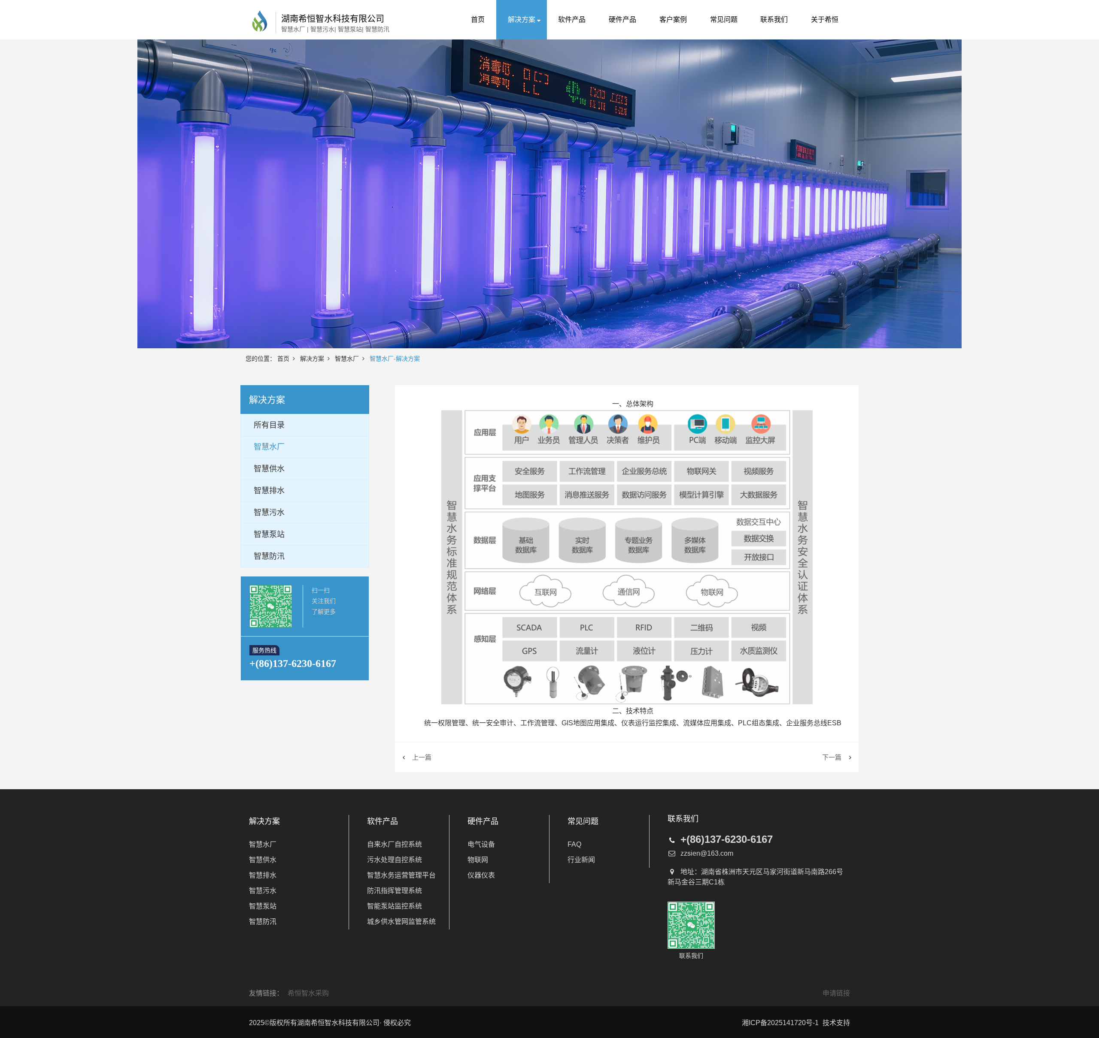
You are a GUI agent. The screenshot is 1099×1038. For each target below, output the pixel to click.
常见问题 (724, 19)
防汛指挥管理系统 (394, 890)
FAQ (574, 844)
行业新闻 (581, 859)
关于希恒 (824, 19)
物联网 (478, 859)
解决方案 (521, 19)
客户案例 (673, 19)
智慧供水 (262, 859)
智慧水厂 (347, 358)
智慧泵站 (262, 906)
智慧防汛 (262, 921)
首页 (478, 19)
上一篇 (421, 757)
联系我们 (774, 19)
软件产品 (572, 19)
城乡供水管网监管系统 (401, 921)
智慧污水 (262, 890)
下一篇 (831, 757)
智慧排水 (262, 875)
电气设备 (481, 844)
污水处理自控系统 (394, 859)
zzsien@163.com (706, 853)
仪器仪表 (481, 875)
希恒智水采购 (308, 993)
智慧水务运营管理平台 (401, 875)
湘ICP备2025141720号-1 (780, 1022)
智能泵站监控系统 (394, 906)
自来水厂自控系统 (394, 844)
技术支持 (836, 1022)
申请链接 (836, 993)
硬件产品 (622, 19)
